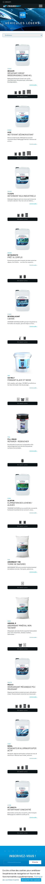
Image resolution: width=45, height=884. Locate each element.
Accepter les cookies (31, 879)
